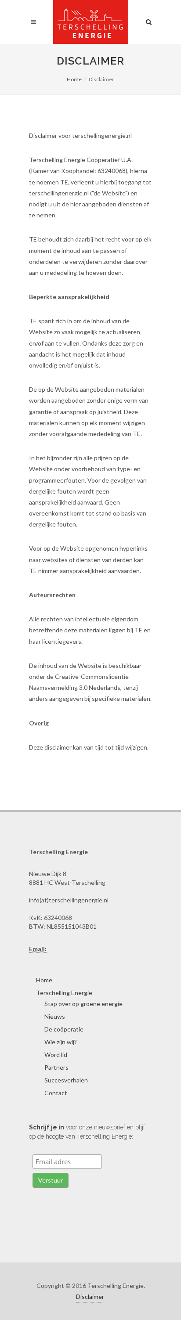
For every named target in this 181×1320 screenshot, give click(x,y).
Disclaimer (90, 1296)
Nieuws (54, 1016)
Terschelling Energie (64, 992)
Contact (55, 1092)
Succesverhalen (66, 1080)
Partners (56, 1067)
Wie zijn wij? (60, 1042)
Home (74, 79)
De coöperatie (63, 1029)
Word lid (55, 1054)
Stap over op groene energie (83, 1003)
